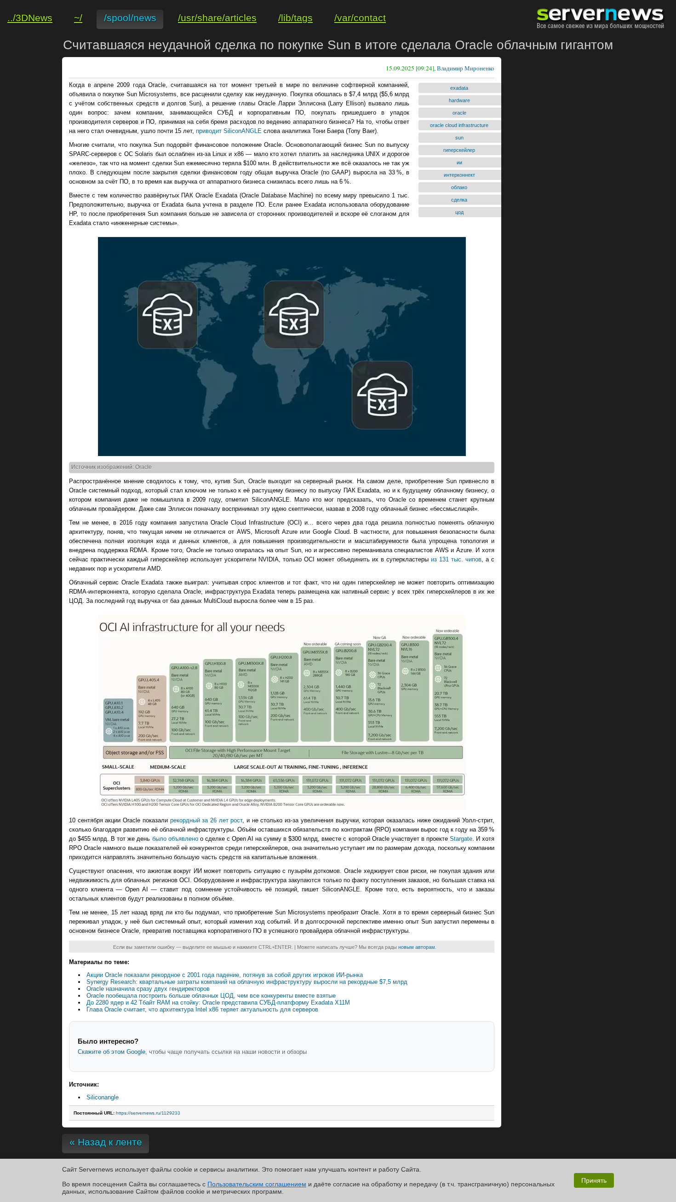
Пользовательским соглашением (256, 1184)
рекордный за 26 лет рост (206, 820)
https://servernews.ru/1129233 (148, 1112)
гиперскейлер (459, 150)
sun (459, 137)
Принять (594, 1180)
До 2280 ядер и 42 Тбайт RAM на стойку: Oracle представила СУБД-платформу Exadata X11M (218, 1002)
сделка (459, 199)
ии (459, 162)
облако (459, 187)
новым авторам (416, 947)
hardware (459, 100)
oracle (459, 113)
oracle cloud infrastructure (459, 125)
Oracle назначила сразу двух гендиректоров (148, 988)
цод (459, 212)
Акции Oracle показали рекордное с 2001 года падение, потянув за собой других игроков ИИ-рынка (224, 974)
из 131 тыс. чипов (456, 559)
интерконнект (459, 175)
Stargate (461, 838)
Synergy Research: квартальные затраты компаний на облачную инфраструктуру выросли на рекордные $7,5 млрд (246, 981)
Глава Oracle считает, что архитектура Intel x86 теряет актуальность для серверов (202, 1009)
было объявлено (175, 838)
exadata (459, 88)
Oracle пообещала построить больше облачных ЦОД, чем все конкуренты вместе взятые (211, 995)
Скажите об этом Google (111, 1051)
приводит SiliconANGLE (229, 130)
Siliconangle (102, 1097)
